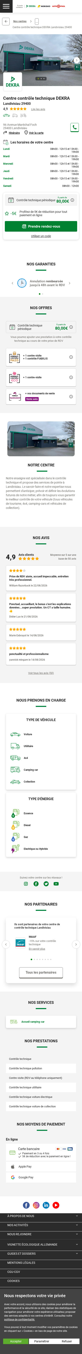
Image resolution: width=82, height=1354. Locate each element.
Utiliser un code (41, 236)
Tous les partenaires (41, 972)
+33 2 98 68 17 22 (74, 127)
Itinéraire (14, 132)
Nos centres (19, 21)
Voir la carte (36, 132)
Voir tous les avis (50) (41, 673)
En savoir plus (37, 948)
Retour (6, 21)
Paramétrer (41, 1341)
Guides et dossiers (21, 1253)
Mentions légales (21, 1262)
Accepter (16, 1341)
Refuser (67, 1341)
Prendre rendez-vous (44, 226)
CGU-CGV (13, 1271)
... (37, 21)
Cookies (13, 1281)
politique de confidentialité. (19, 1319)
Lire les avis (38, 109)
